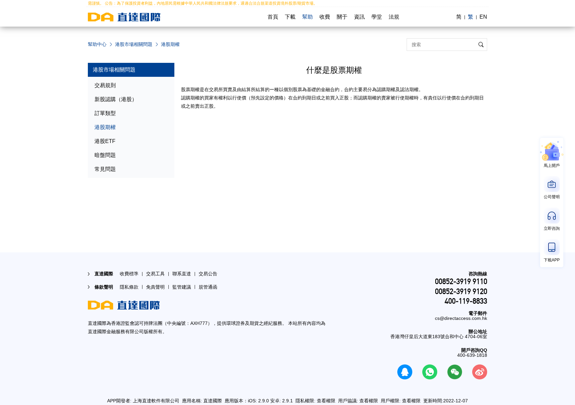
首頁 (273, 17)
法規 (394, 17)
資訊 (359, 17)
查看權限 (326, 400)
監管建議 (181, 287)
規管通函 (208, 287)
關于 (342, 17)
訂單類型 (105, 113)
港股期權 (105, 127)
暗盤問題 (105, 155)
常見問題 (105, 169)
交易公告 (208, 273)
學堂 (376, 17)
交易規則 (105, 85)
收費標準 (129, 273)
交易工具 (155, 273)
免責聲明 (155, 287)
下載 (290, 17)
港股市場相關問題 (133, 44)
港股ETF (105, 141)
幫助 (307, 17)
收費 (324, 17)
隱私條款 (129, 287)
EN (483, 17)
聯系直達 (181, 273)
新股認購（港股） (116, 99)
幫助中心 (97, 44)
